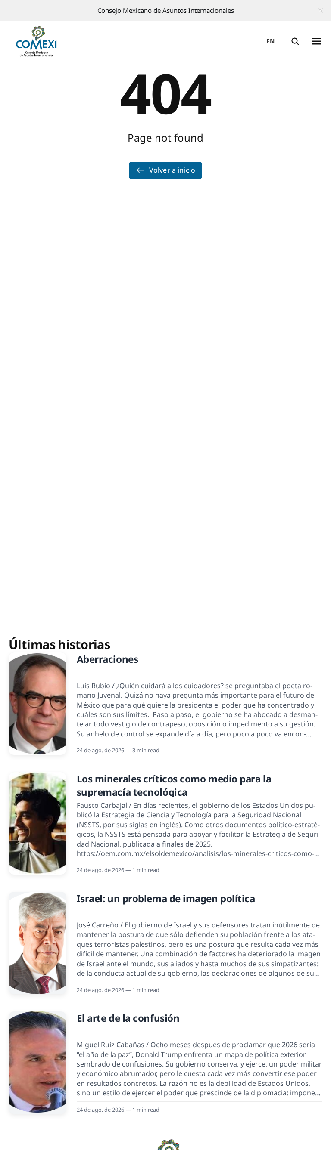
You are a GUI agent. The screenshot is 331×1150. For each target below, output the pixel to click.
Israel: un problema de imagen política (166, 898)
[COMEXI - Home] (36, 41)
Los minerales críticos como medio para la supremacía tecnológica (174, 785)
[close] (321, 10)
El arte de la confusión (128, 1018)
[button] (295, 41)
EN (270, 41)
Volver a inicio (172, 170)
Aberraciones (107, 659)
